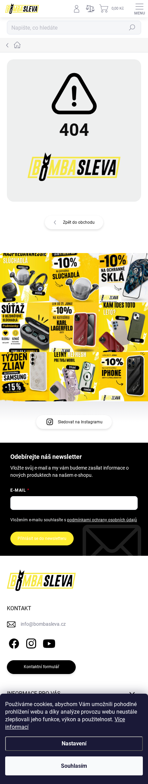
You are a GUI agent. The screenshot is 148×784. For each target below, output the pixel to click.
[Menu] (139, 8)
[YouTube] (49, 642)
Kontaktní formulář (41, 666)
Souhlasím (74, 766)
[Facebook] (13, 642)
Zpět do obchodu (79, 222)
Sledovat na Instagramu (80, 422)
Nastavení (74, 743)
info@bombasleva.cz (43, 624)
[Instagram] (30, 642)
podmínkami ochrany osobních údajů (102, 519)
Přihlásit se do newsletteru (42, 538)
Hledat (132, 27)
